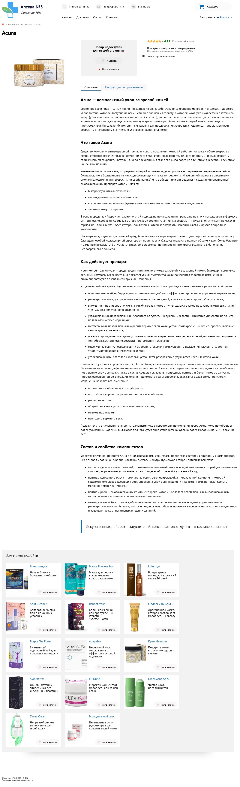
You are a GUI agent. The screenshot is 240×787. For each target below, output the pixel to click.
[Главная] (3, 24)
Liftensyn (154, 566)
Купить (33, 135)
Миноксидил (38, 566)
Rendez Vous (97, 604)
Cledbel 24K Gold (159, 604)
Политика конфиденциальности (17, 780)
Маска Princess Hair (101, 566)
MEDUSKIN (96, 679)
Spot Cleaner (38, 604)
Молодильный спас (102, 716)
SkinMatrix (37, 679)
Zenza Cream (38, 716)
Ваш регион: (214, 17)
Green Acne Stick (158, 679)
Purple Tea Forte (40, 641)
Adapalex (95, 641)
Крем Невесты (157, 641)
